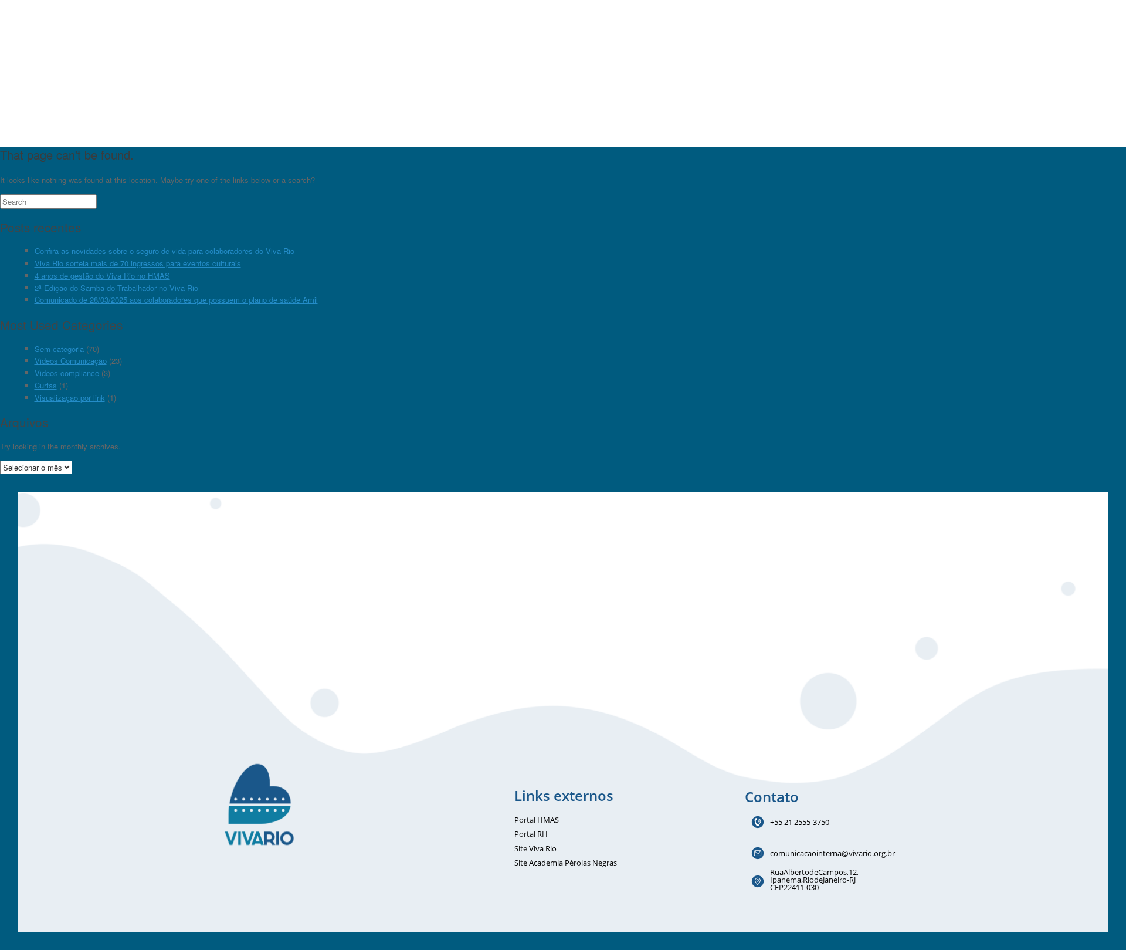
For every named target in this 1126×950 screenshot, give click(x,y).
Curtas (46, 385)
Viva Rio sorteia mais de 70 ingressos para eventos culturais (138, 263)
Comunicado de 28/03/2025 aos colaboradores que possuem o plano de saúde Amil (176, 299)
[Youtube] (316, 882)
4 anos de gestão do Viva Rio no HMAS (102, 275)
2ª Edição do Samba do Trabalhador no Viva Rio (116, 287)
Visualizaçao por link (70, 397)
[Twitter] (271, 882)
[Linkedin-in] (294, 882)
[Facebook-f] (227, 882)
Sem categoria (59, 348)
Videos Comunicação (71, 360)
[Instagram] (249, 882)
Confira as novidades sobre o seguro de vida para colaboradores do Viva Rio (164, 250)
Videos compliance (67, 372)
